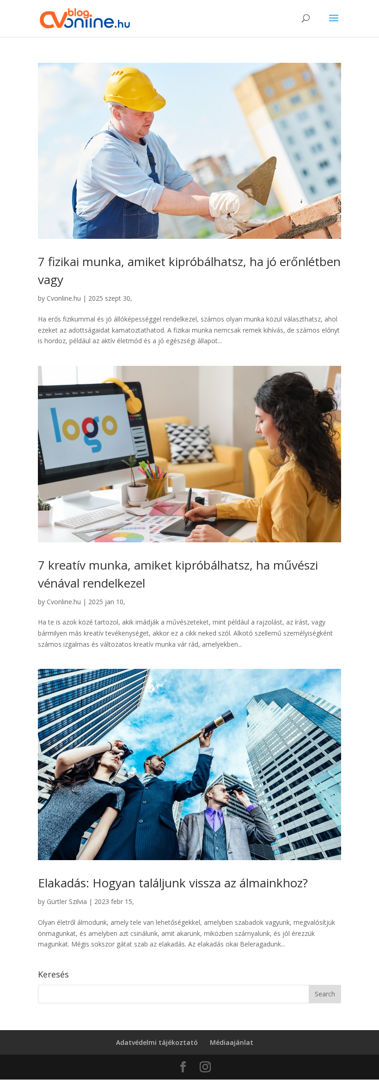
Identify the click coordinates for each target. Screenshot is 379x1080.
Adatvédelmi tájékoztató (157, 1042)
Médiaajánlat (231, 1042)
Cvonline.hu (64, 298)
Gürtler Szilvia (67, 901)
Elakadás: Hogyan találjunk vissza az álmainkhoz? (173, 882)
